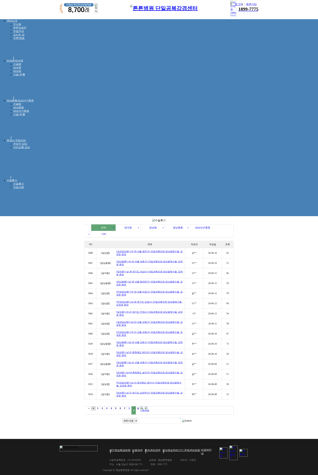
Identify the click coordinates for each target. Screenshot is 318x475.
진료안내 (18, 31)
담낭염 (17, 71)
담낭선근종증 (21, 111)
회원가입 (251, 4)
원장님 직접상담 (16, 140)
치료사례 (18, 187)
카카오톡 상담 (21, 147)
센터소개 (12, 20)
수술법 (17, 64)
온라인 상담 (20, 143)
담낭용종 (18, 107)
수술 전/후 (19, 74)
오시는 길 (19, 34)
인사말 (17, 24)
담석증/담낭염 (15, 60)
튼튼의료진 (19, 27)
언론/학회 (19, 38)
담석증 (17, 67)
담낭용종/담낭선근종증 (20, 100)
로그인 (239, 4)
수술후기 (12, 180)
